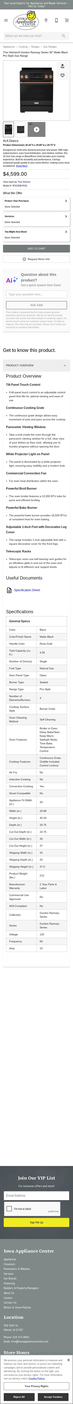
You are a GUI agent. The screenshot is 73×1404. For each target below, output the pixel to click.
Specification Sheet (27, 590)
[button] (5, 20)
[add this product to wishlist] (63, 75)
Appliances (9, 46)
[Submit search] (64, 36)
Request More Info (39, 259)
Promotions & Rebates (17, 1269)
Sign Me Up (36, 1222)
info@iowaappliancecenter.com (29, 1341)
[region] (36, 1379)
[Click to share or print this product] (63, 66)
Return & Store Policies (17, 1307)
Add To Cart (36, 248)
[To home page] (26, 20)
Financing (9, 1283)
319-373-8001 (21, 1337)
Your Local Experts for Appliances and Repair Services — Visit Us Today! (36, 4)
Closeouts (9, 1264)
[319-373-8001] (56, 20)
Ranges (35, 46)
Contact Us (10, 1302)
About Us (9, 1293)
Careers (8, 1298)
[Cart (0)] (67, 20)
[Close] (68, 1360)
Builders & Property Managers (21, 1288)
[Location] (46, 20)
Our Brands (10, 1278)
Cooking (23, 46)
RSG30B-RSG (20, 186)
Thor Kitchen (24, 182)
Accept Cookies (53, 1397)
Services (8, 1273)
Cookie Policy (37, 1378)
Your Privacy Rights (36, 1386)
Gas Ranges (50, 46)
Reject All (19, 1397)
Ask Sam (36, 305)
